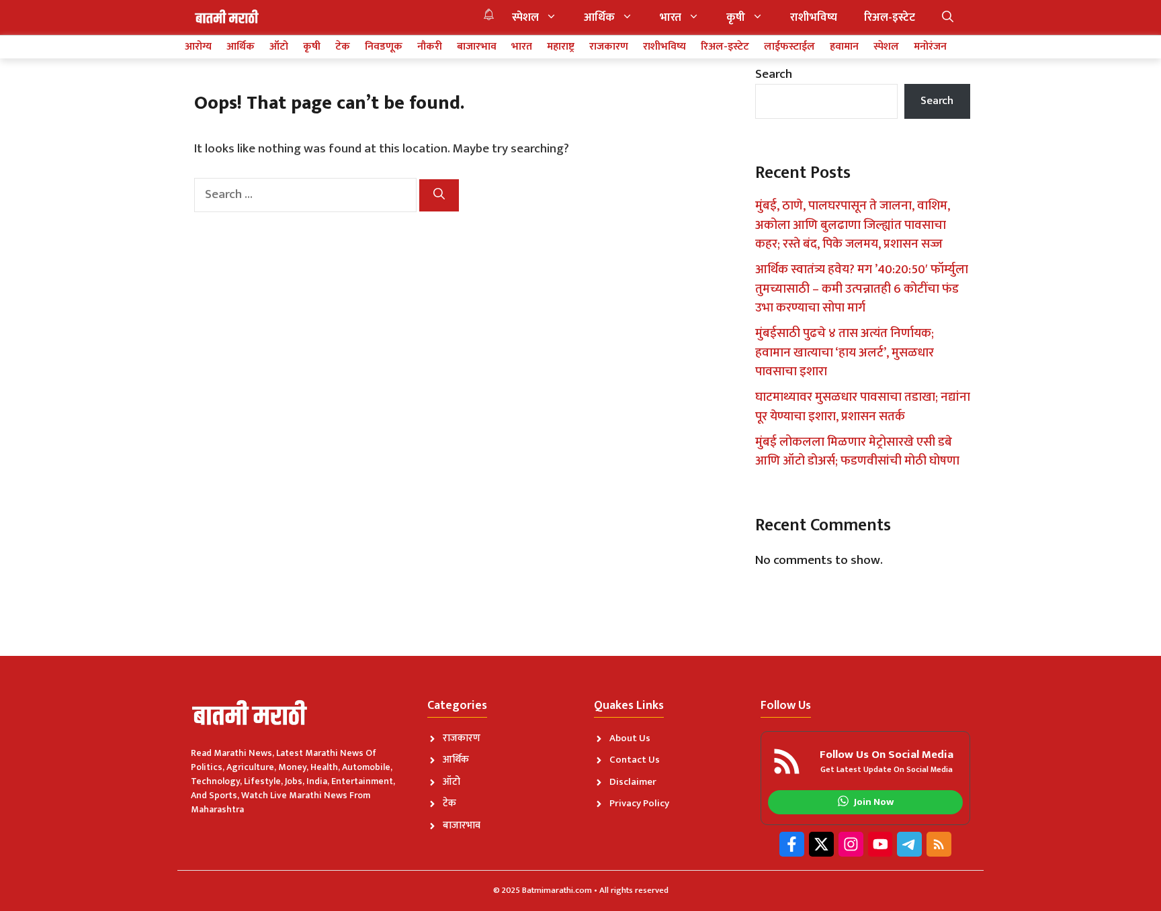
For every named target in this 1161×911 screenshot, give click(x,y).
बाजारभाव (477, 47)
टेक (342, 47)
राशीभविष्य (813, 17)
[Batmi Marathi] (227, 17)
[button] (948, 17)
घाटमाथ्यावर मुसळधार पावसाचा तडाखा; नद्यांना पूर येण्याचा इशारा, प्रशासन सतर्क (862, 407)
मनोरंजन (930, 47)
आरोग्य (198, 47)
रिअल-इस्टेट (889, 17)
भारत (670, 17)
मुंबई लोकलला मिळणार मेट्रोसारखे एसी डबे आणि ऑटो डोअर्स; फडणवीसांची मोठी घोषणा (857, 452)
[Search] (439, 195)
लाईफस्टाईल (789, 47)
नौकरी (429, 47)
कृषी (735, 17)
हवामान (844, 47)
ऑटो (278, 47)
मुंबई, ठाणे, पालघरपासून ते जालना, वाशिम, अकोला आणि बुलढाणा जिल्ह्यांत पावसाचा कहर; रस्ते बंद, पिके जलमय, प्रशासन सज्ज (852, 224)
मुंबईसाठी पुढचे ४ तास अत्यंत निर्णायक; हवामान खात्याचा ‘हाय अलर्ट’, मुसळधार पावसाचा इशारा (844, 352)
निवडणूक (383, 47)
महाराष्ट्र (560, 47)
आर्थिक (599, 17)
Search (773, 74)
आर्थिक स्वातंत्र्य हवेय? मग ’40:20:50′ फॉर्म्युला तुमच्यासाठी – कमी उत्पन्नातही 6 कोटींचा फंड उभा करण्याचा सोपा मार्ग (861, 288)
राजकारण (608, 47)
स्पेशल (525, 17)
